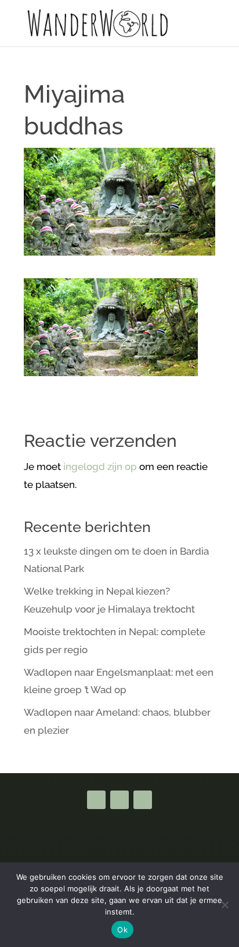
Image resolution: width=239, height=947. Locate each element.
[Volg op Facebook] (96, 800)
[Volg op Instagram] (142, 800)
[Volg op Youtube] (119, 800)
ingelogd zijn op (100, 466)
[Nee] (224, 904)
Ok (122, 929)
